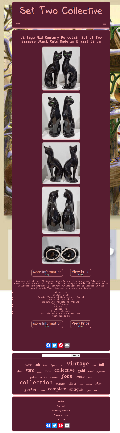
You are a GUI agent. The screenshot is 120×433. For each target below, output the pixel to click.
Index (61, 401)
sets (48, 370)
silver (72, 383)
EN (58, 419)
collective (64, 370)
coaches (60, 383)
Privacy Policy (61, 410)
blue (45, 365)
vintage (78, 363)
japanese (101, 371)
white (62, 366)
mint (94, 365)
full (101, 365)
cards (20, 366)
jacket (31, 390)
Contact (61, 406)
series (43, 377)
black (28, 365)
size (90, 377)
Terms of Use (61, 415)
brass (42, 390)
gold (81, 371)
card (90, 371)
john (66, 376)
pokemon (54, 377)
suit (37, 364)
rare (30, 370)
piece (80, 376)
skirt (98, 383)
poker (33, 377)
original (89, 384)
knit (96, 390)
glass (19, 371)
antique (76, 389)
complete (57, 388)
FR (64, 419)
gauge (39, 372)
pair (81, 384)
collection (36, 382)
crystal (88, 390)
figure (54, 365)
